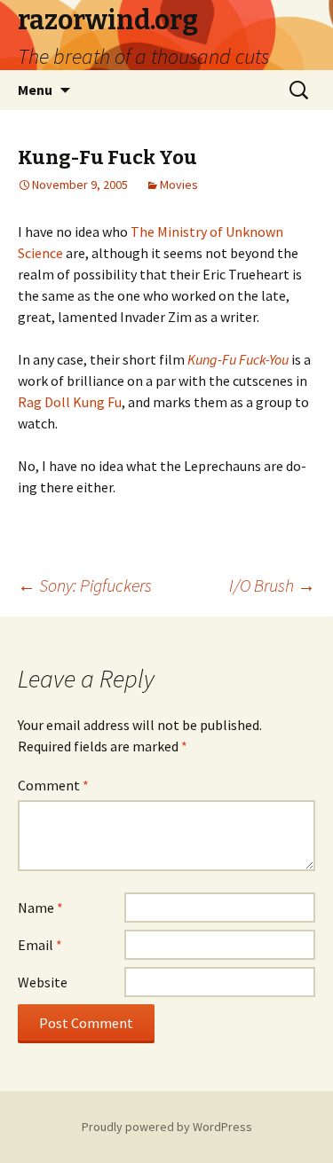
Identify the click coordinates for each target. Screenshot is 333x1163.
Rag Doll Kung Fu (70, 402)
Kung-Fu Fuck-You (238, 359)
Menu (35, 89)
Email (40, 945)
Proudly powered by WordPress (167, 1127)
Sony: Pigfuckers (85, 585)
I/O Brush (272, 585)
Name (40, 907)
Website (42, 982)
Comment (53, 785)
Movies (179, 185)
